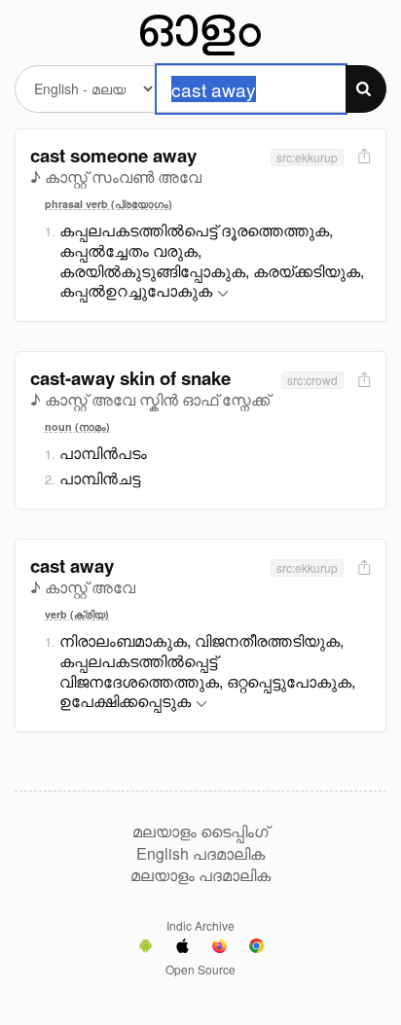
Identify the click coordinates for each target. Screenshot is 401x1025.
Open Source (200, 969)
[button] (223, 294)
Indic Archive (200, 925)
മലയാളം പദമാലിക (200, 875)
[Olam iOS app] (182, 948)
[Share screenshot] (362, 157)
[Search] (366, 89)
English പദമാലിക (200, 854)
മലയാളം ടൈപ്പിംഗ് (200, 831)
